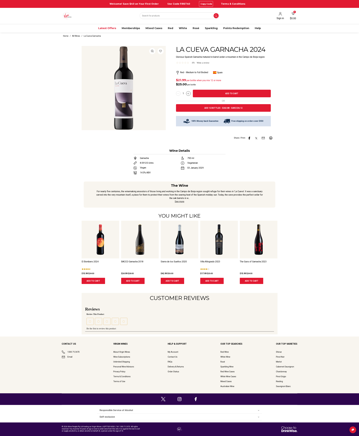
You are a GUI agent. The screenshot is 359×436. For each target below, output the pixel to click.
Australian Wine (227, 386)
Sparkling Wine (226, 367)
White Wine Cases (228, 376)
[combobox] (179, 15)
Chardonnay (281, 371)
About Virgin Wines (121, 352)
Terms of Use (119, 381)
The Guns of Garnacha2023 (253, 261)
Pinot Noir (280, 357)
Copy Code (206, 4)
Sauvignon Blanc (283, 386)
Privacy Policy (119, 371)
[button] (160, 51)
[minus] (178, 93)
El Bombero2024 (90, 261)
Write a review (203, 63)
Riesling (279, 381)
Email (69, 357)
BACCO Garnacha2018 (132, 261)
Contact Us (172, 357)
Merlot (279, 362)
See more (179, 201)
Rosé (222, 362)
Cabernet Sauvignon (285, 367)
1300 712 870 (73, 352)
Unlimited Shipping (121, 362)
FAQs (170, 362)
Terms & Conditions (233, 4)
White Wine (225, 357)
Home (65, 36)
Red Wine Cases (227, 371)
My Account (173, 352)
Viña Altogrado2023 (210, 261)
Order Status (173, 371)
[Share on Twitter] (256, 138)
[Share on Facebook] (249, 138)
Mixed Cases (226, 381)
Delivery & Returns (176, 367)
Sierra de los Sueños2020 (174, 261)
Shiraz (279, 352)
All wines (76, 36)
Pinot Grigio (281, 376)
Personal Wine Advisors (123, 367)
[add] (188, 93)
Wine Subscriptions (121, 357)
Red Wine (224, 352)
